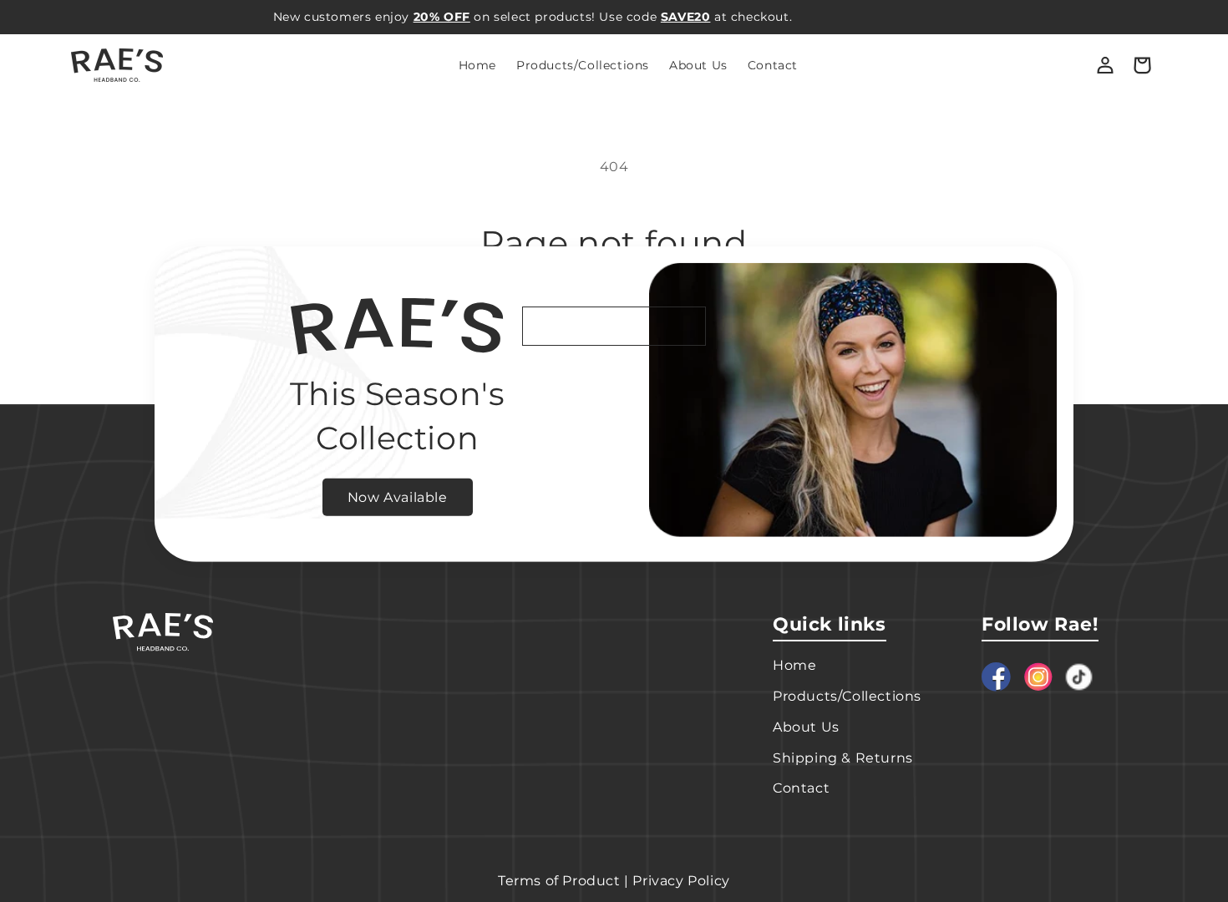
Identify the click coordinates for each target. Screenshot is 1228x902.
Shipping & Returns (843, 758)
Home (794, 665)
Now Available (398, 496)
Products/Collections (847, 696)
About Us (806, 727)
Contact (801, 788)
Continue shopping (614, 325)
